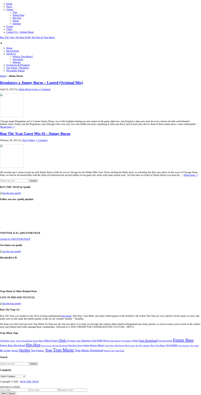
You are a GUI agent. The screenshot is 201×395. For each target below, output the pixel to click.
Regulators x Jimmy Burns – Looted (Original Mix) (41, 83)
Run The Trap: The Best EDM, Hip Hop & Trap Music (27, 37)
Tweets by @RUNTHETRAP (15, 239)
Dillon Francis (51, 340)
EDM (93, 341)
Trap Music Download (89, 350)
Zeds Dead (119, 351)
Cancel (11, 393)
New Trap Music (157, 345)
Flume (135, 340)
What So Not (109, 351)
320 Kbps (5, 340)
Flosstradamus (126, 341)
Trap (48, 350)
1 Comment (41, 140)
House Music (97, 345)
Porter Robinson (184, 346)
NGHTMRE (172, 345)
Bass (41, 340)
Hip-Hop (33, 345)
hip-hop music (46, 346)
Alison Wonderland (24, 341)
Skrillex (24, 350)
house (86, 345)
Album (12, 341)
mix (137, 346)
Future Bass (183, 340)
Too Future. (37, 350)
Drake (78, 341)
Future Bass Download (12, 345)
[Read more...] (7, 127)
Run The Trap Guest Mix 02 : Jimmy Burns (35, 134)
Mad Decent (119, 346)
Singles (14, 350)
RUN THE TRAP (29, 381)
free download (148, 340)
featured (117, 341)
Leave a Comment (41, 89)
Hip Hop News (75, 345)
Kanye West (109, 346)
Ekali (112, 341)
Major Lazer (130, 346)
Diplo (62, 340)
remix (196, 346)
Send (3, 393)
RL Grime (5, 350)
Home (3, 76)
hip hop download (60, 346)
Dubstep (85, 340)
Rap (192, 346)
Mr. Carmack (144, 346)
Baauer (35, 341)
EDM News (103, 340)
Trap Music (63, 349)
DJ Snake (71, 341)
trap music (66, 316)
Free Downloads (165, 340)
